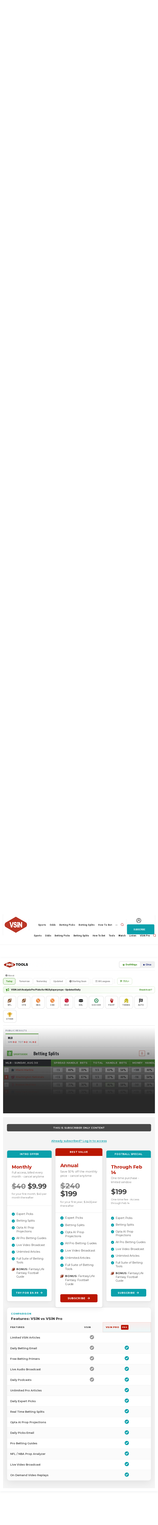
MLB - (22, 1062)
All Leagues (103, 981)
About (11, 975)
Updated (58, 981)
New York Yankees (27, 1091)
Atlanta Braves (25, 1106)
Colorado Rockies (27, 1099)
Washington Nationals (30, 1076)
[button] (122, 924)
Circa (148, 964)
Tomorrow (24, 981)
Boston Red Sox (26, 1084)
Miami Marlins (25, 1069)
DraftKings (131, 964)
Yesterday (41, 981)
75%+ (126, 981)
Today (9, 981)
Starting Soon (79, 981)
